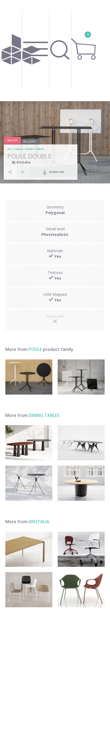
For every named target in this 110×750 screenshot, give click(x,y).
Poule (35, 349)
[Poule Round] (28, 377)
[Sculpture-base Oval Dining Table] (81, 442)
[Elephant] (81, 589)
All (9, 149)
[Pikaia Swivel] (81, 549)
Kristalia (39, 521)
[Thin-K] (28, 549)
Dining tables (34, 149)
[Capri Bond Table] (28, 483)
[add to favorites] (22, 172)
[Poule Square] (81, 377)
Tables (18, 149)
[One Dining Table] (81, 483)
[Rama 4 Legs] (28, 589)
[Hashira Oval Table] (28, 442)
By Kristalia (21, 162)
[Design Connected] (21, 50)
